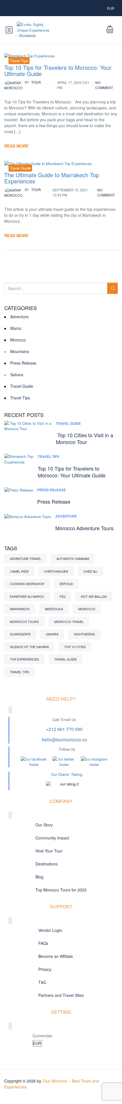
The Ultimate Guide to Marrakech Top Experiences (51, 178)
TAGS (10, 548)
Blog (39, 877)
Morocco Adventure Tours (84, 528)
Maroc (16, 328)
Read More (16, 146)
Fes (63, 596)
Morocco (18, 340)
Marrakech (20, 609)
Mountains (19, 351)
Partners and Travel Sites (61, 995)
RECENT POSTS (24, 415)
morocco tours (24, 621)
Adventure (19, 316)
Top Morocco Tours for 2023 (61, 890)
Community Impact (52, 838)
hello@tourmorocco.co (64, 739)
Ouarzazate (20, 634)
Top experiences (24, 659)
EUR (111, 8)
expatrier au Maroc (27, 596)
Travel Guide (20, 168)
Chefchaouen (56, 571)
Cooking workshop (27, 583)
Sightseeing (84, 634)
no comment (104, 85)
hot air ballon (94, 596)
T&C (42, 982)
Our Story (44, 825)
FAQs (43, 943)
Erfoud (66, 583)
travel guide (65, 659)
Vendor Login (50, 930)
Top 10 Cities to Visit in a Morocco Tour (84, 438)
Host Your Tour (48, 851)
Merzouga (54, 609)
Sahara (16, 374)
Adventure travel (25, 558)
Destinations (46, 864)
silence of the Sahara (29, 646)
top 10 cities (75, 646)
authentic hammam (72, 558)
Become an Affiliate (55, 956)
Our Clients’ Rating (66, 774)
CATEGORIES (20, 308)
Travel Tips (19, 60)
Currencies (42, 1035)
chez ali (90, 571)
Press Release (23, 363)
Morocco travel (69, 621)
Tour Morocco (22, 85)
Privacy (44, 969)
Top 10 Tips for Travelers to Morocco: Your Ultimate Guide (58, 70)
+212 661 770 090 (64, 729)
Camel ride (19, 571)
